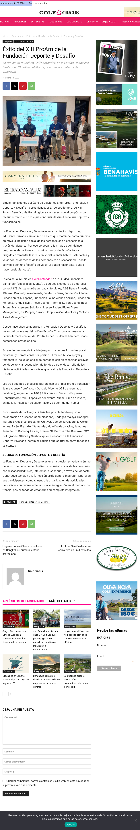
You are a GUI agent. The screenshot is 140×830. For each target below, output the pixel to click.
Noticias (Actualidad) (24, 41)
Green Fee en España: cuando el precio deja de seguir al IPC (16, 680)
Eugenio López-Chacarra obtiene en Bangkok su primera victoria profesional (22, 550)
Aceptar (71, 824)
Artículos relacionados (24, 601)
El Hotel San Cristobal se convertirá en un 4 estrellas (74, 548)
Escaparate (17, 36)
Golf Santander (41, 279)
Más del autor (62, 601)
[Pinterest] (23, 86)
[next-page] (10, 694)
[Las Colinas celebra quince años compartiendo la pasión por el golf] (77, 663)
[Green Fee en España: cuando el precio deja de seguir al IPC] (16, 663)
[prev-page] (5, 694)
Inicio (5, 36)
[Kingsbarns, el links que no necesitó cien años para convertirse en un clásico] (77, 619)
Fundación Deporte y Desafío (34, 501)
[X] (14, 86)
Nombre (101, 645)
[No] (135, 820)
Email (115, 656)
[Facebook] (6, 86)
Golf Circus (35, 571)
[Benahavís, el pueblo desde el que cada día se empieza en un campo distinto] (46, 663)
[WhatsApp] (31, 86)
